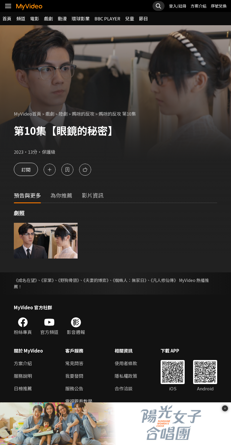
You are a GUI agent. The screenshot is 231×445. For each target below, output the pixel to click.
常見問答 (74, 363)
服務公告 (74, 388)
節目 (143, 18)
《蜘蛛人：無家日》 (129, 280)
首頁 (6, 18)
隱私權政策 (126, 376)
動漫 (62, 18)
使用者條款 (126, 363)
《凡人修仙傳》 (164, 280)
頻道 (20, 18)
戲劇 (48, 18)
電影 (34, 18)
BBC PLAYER (107, 18)
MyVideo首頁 (27, 113)
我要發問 (74, 376)
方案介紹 (198, 6)
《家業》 (47, 280)
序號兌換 (218, 6)
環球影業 (81, 18)
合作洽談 (124, 388)
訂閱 (25, 169)
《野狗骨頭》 (68, 280)
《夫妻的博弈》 (96, 280)
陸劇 (63, 113)
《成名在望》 (25, 280)
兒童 (129, 18)
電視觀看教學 (78, 401)
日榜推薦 (23, 388)
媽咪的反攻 (83, 113)
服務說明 (23, 376)
